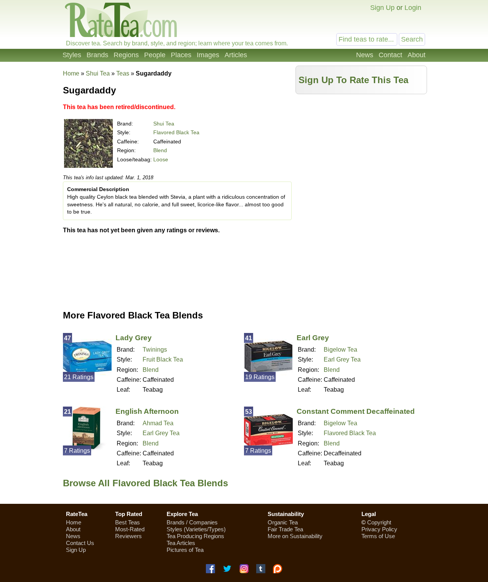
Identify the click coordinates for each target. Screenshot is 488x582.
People (154, 55)
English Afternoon (147, 411)
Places (181, 55)
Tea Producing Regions (195, 536)
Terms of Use (378, 536)
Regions (126, 55)
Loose (160, 159)
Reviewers (128, 536)
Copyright (379, 522)
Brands (97, 55)
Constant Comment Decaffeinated (356, 411)
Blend (160, 150)
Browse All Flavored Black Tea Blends (145, 483)
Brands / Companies (192, 522)
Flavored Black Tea (176, 132)
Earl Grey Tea (342, 359)
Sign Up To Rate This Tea (353, 80)
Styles (72, 55)
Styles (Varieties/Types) (196, 529)
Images (208, 55)
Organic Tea (283, 522)
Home (71, 73)
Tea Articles (181, 543)
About (416, 55)
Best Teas (127, 522)
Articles (236, 55)
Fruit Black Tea (163, 359)
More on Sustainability (295, 536)
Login (413, 7)
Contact (390, 55)
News (364, 55)
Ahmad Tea (158, 423)
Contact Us (80, 543)
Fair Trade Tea (285, 529)
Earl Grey (313, 338)
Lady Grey (134, 338)
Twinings (155, 349)
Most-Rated (129, 529)
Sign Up (382, 7)
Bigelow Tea (340, 349)
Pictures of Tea (185, 550)
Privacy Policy (379, 529)
